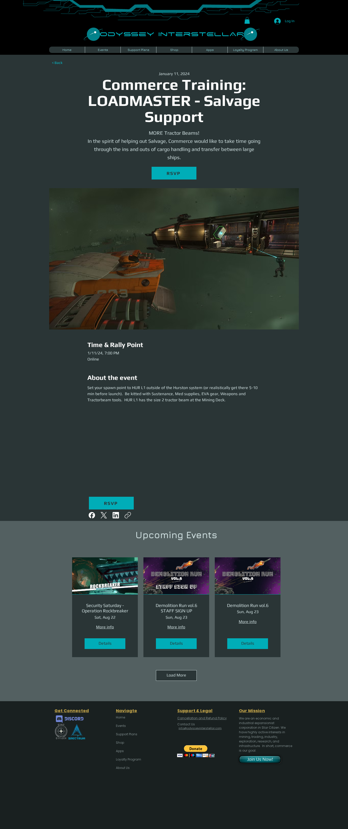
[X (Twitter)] (104, 515)
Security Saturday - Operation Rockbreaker (105, 608)
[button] (247, 20)
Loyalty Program (128, 759)
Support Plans (126, 734)
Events (121, 726)
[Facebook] (92, 515)
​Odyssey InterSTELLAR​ (172, 33)
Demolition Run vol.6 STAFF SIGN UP (176, 608)
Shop (120, 742)
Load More (176, 675)
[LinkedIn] (116, 515)
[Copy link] (128, 515)
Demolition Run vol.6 (248, 605)
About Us (123, 768)
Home (120, 717)
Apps (120, 751)
